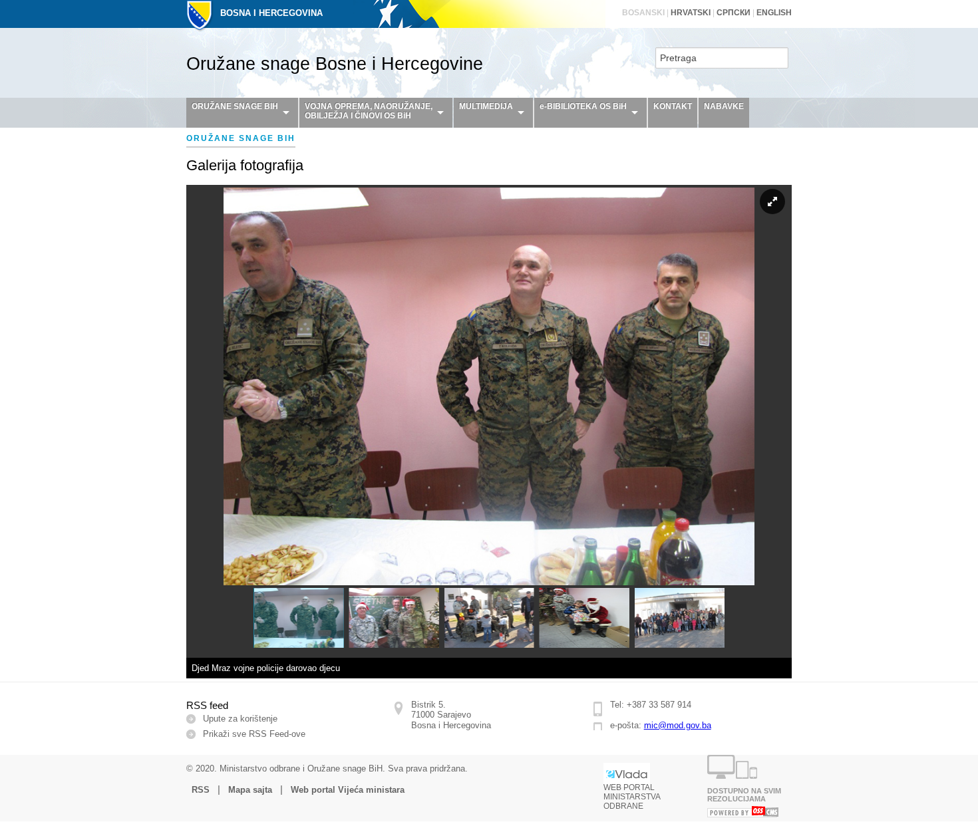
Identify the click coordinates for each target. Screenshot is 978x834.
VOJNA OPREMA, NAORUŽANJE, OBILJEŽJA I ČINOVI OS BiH (368, 111)
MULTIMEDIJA (486, 106)
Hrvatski (691, 12)
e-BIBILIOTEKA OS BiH (583, 106)
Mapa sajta (250, 790)
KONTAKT (672, 106)
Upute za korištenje (240, 719)
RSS (201, 790)
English (774, 12)
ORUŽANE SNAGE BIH (235, 106)
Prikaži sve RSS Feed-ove (254, 734)
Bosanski (643, 12)
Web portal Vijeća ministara (348, 790)
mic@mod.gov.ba (677, 725)
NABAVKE (724, 106)
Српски (733, 12)
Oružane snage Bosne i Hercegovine (334, 64)
